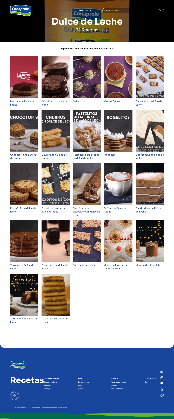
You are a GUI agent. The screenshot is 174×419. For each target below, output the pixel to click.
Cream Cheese (150, 378)
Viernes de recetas (51, 378)
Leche (80, 378)
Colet (147, 382)
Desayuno (48, 389)
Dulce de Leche (117, 389)
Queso (80, 389)
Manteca (114, 378)
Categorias (83, 10)
